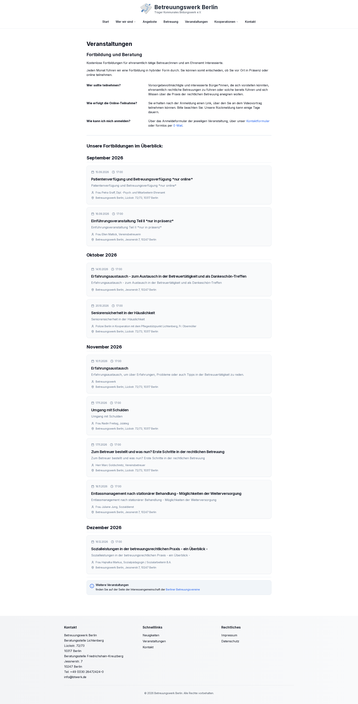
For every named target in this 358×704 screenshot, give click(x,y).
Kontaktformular (258, 121)
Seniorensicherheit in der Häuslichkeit (123, 313)
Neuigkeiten (151, 635)
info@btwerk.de (75, 677)
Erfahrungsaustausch (109, 368)
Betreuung (171, 21)
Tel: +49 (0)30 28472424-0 (84, 672)
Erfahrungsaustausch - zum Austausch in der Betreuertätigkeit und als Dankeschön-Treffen (168, 276)
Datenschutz (230, 641)
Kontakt (250, 21)
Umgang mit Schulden (110, 410)
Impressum (229, 635)
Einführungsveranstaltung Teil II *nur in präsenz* (132, 221)
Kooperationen (224, 21)
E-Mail (177, 125)
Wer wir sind (124, 21)
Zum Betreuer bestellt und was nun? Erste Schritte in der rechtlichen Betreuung (157, 452)
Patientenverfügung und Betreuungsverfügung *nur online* (142, 179)
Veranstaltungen (196, 21)
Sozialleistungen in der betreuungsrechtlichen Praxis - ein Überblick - (149, 549)
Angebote (150, 21)
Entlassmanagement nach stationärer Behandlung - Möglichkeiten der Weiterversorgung (166, 493)
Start (105, 21)
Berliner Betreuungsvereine (183, 589)
